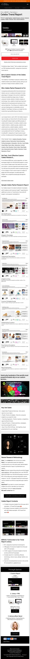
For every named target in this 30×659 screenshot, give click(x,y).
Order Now (15, 58)
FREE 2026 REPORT (15, 54)
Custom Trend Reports (15, 652)
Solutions (17, 7)
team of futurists (17, 488)
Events (24, 7)
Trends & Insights (8, 7)
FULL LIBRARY (5, 12)
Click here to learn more (7, 180)
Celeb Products (16, 18)
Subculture (17, 145)
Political (11, 19)
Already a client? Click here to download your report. (15, 62)
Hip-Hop (20, 143)
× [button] (28, 1)
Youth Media (25, 143)
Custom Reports (20, 19)
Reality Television (18, 149)
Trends (5, 654)
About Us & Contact (14, 648)
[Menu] (27, 4)
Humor (22, 18)
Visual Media (4, 145)
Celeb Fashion (8, 18)
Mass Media (23, 147)
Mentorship (13, 141)
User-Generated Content (7, 149)
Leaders (3, 19)
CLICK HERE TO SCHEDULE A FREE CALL (15, 496)
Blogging (11, 147)
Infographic (14, 143)
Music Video (11, 145)
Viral (14, 19)
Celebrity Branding (17, 139)
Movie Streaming (20, 141)
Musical (24, 139)
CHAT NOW (15, 588)
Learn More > (6, 641)
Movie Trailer (17, 147)
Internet (27, 18)
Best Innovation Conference (14, 651)
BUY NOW (15, 611)
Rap (7, 147)
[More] (8, 151)
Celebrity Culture (5, 141)
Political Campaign (6, 143)
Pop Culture (13, 12)
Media (6, 19)
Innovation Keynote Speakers (14, 650)
